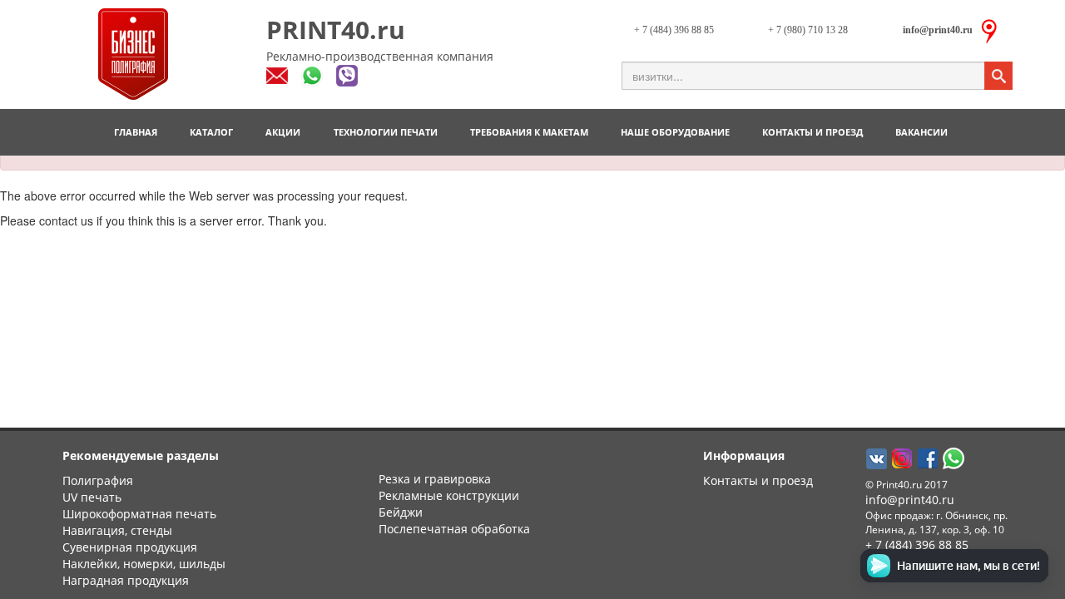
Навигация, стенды (117, 530)
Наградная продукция (125, 580)
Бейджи (401, 512)
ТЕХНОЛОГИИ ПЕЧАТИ (386, 132)
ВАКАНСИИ (921, 132)
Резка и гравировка (435, 479)
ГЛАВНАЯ (135, 132)
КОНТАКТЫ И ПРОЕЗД (812, 132)
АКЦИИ (282, 132)
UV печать (91, 497)
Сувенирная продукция (129, 547)
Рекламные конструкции (449, 495)
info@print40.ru (909, 499)
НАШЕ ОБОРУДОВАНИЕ (675, 132)
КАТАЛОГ (211, 132)
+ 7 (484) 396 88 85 (674, 30)
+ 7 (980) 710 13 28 (808, 30)
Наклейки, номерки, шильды (143, 564)
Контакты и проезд (758, 480)
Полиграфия (97, 480)
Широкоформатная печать (139, 514)
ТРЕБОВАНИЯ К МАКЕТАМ (529, 132)
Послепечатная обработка (454, 529)
